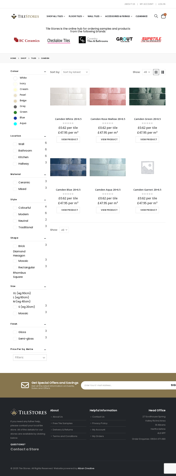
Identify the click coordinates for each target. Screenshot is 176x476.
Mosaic (23, 261)
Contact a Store (24, 449)
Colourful (24, 208)
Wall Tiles (94, 16)
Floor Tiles (75, 16)
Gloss (22, 332)
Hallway (23, 164)
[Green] (15, 112)
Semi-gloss (26, 339)
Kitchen (23, 157)
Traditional (25, 227)
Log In (162, 4)
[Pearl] (15, 95)
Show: (136, 72)
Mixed (22, 189)
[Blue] (15, 118)
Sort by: (55, 72)
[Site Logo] (25, 16)
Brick (21, 246)
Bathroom (25, 151)
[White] (15, 78)
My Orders (98, 436)
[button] (156, 16)
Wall (21, 144)
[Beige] (15, 101)
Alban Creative (86, 468)
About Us (130, 4)
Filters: (19, 357)
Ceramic (24, 182)
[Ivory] (15, 84)
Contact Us (98, 416)
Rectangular (26, 267)
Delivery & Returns (63, 429)
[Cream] (15, 89)
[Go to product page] (68, 96)
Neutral (23, 221)
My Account (147, 4)
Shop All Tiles (55, 16)
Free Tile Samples (63, 423)
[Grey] (15, 106)
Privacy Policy (99, 423)
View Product (69, 139)
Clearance (141, 16)
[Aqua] (15, 123)
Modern (23, 214)
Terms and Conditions (65, 436)
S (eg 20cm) (26, 307)
